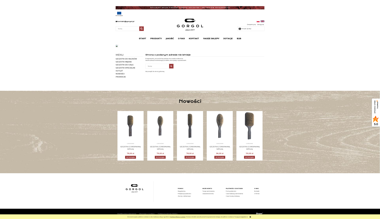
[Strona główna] (190, 25)
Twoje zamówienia (208, 191)
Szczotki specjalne (125, 68)
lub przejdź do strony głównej (154, 71)
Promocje (121, 77)
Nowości (120, 74)
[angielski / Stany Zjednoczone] (262, 21)
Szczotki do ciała (124, 65)
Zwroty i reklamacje (184, 196)
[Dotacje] (119, 14)
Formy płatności (231, 191)
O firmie (256, 193)
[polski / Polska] (258, 21)
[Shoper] (259, 213)
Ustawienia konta (208, 193)
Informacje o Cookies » (147, 214)
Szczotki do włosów (126, 59)
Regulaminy (181, 191)
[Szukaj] (141, 28)
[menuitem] (142, 38)
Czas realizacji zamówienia (234, 193)
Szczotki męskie (124, 62)
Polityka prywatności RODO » (168, 214)
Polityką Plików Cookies (177, 217)
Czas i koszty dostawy (233, 196)
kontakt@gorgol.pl (125, 21)
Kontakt (256, 191)
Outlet (119, 71)
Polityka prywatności (184, 193)
